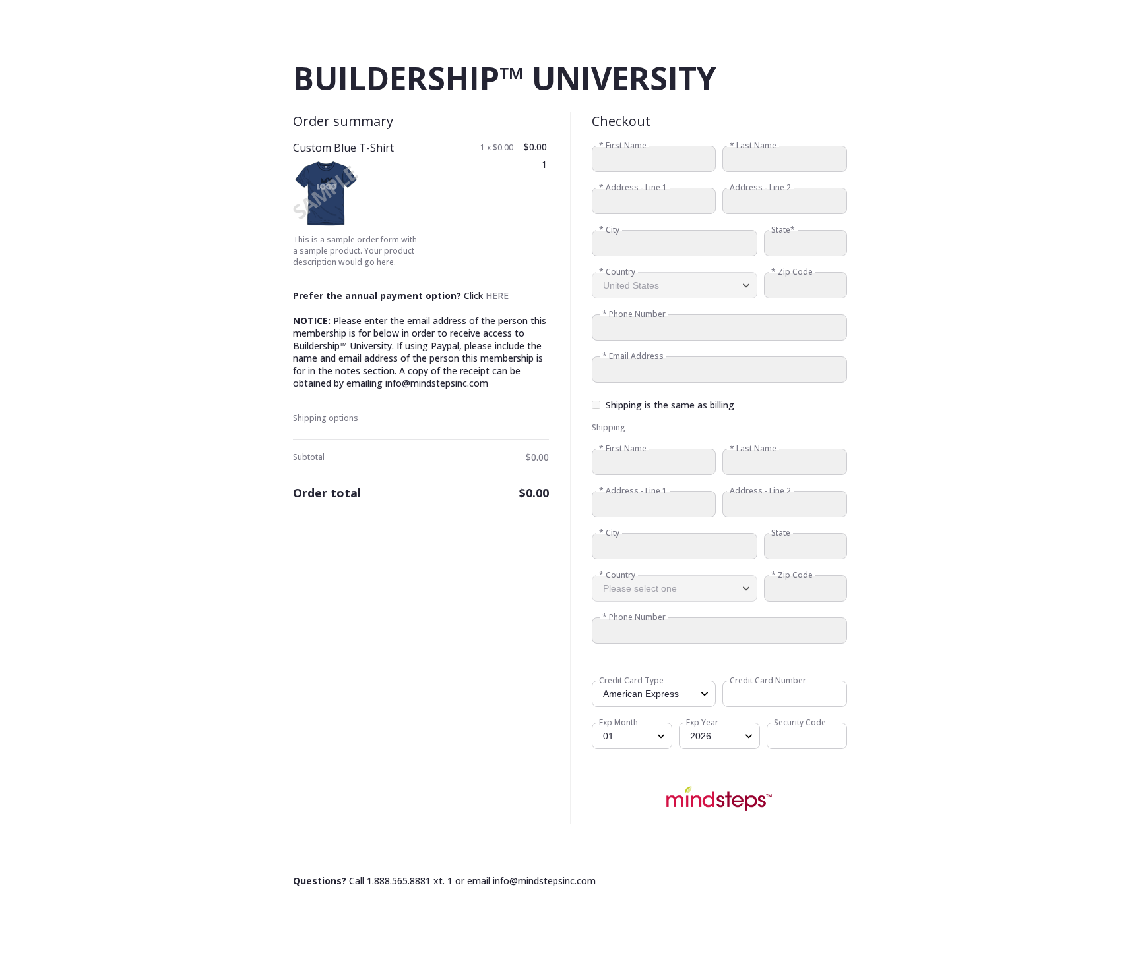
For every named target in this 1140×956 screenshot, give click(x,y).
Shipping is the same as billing (670, 405)
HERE (497, 295)
